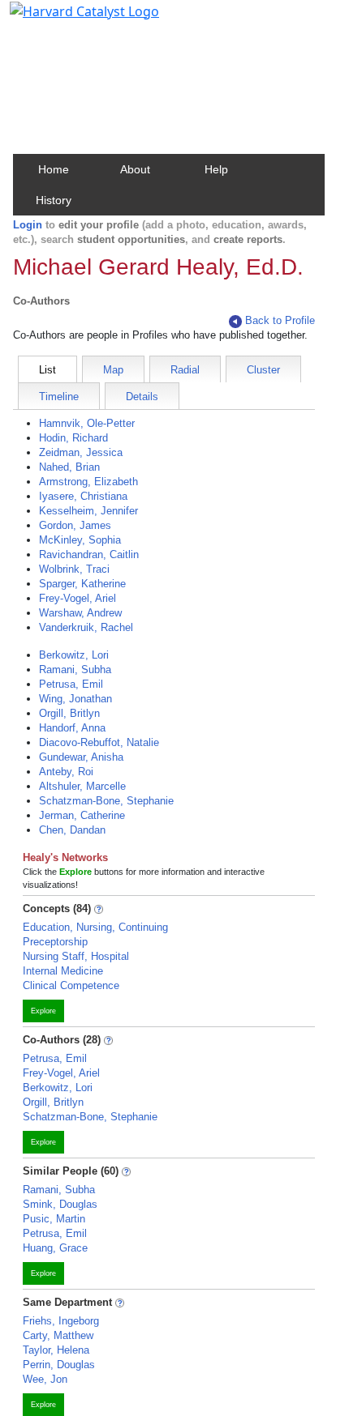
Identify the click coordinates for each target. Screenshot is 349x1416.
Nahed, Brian (69, 467)
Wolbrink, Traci (74, 569)
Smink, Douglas (60, 1204)
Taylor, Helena (56, 1350)
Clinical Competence (71, 985)
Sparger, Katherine (82, 584)
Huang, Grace (55, 1248)
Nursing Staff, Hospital (76, 956)
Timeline (59, 396)
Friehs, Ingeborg (61, 1321)
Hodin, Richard (73, 438)
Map (113, 370)
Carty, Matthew (58, 1335)
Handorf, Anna (72, 728)
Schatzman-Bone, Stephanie (106, 801)
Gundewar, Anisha (81, 757)
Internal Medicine (63, 971)
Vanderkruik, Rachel (86, 627)
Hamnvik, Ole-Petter (87, 423)
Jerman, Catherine (82, 815)
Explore (43, 1011)
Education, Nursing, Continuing (95, 927)
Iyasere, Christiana (83, 496)
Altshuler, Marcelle (82, 786)
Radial (185, 370)
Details (142, 396)
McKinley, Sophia (80, 540)
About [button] (135, 169)
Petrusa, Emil (71, 684)
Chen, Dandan (72, 830)
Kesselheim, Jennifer (88, 511)
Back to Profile (280, 320)
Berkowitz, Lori (74, 655)
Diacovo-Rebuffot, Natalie (99, 742)
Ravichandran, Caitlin (89, 554)
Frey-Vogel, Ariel (77, 598)
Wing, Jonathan (75, 699)
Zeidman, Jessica (81, 452)
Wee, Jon (45, 1379)
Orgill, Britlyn (69, 713)
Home (53, 169)
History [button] (53, 200)
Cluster (263, 370)
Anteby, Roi (66, 772)
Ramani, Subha (75, 669)
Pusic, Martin (54, 1219)
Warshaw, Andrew (80, 613)
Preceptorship (55, 942)
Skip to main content (67, 19)
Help (216, 169)
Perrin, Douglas (59, 1364)
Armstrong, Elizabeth (88, 482)
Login (27, 225)
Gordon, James (75, 525)
